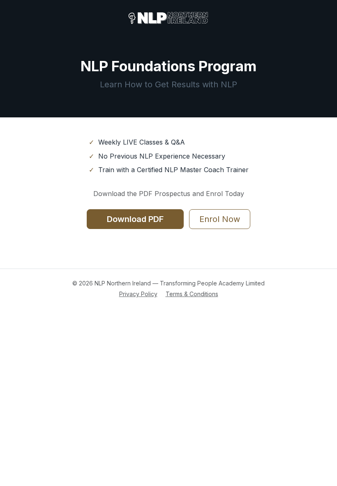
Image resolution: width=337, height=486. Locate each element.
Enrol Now (219, 219)
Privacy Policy (138, 293)
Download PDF (135, 219)
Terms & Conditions (192, 293)
